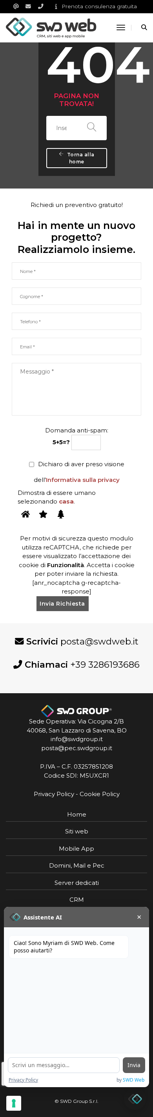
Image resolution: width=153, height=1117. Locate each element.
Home (76, 814)
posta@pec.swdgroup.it (76, 748)
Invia (134, 1065)
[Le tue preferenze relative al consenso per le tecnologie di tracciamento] (13, 1103)
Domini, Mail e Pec (76, 865)
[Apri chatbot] (135, 1099)
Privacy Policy (54, 794)
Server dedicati (77, 882)
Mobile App (76, 848)
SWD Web (133, 1080)
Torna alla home (81, 158)
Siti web (76, 831)
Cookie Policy (100, 794)
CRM (76, 899)
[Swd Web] (51, 27)
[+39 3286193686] (43, 6)
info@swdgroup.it (77, 739)
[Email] (18, 6)
